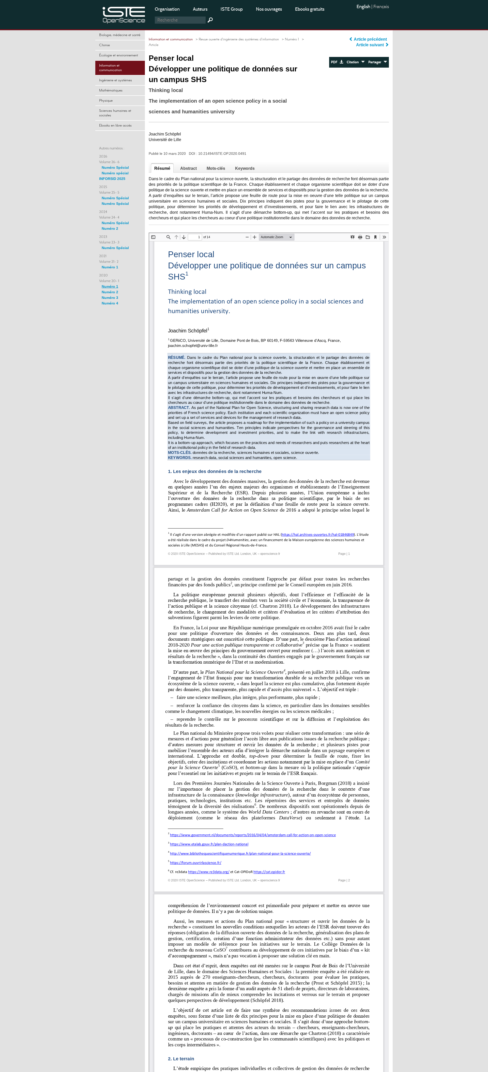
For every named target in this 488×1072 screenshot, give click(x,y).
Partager (376, 62)
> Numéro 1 (289, 39)
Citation (354, 62)
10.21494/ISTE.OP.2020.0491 (222, 153)
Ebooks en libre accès (115, 125)
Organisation (167, 9)
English (364, 6)
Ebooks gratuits (309, 9)
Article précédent (370, 39)
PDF (335, 62)
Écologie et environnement (118, 55)
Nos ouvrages (269, 9)
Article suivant (370, 45)
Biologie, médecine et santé (119, 35)
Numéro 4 (110, 303)
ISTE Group (232, 9)
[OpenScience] (124, 14)
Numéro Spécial (115, 167)
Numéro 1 (110, 267)
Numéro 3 (110, 298)
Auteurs (200, 9)
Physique (106, 100)
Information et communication (110, 68)
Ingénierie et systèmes (115, 80)
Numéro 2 (110, 228)
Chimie (104, 45)
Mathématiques (111, 90)
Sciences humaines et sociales (115, 113)
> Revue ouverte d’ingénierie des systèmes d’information (236, 39)
